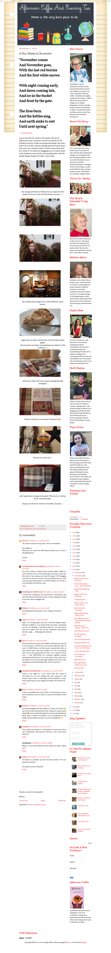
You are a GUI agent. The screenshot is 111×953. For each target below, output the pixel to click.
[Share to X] (41, 526)
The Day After (79, 668)
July (76, 682)
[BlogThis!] (40, 526)
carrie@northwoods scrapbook (33, 566)
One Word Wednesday (82, 639)
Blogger (83, 942)
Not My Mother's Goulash (80, 635)
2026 (74, 532)
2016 (74, 566)
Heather (25, 608)
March (77, 696)
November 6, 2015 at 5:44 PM (39, 757)
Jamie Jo (25, 757)
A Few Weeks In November (79, 655)
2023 (74, 542)
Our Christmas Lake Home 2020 (84, 815)
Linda (24, 620)
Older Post (62, 801)
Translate (84, 519)
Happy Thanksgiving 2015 (81, 590)
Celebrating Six (79, 599)
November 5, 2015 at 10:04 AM (39, 706)
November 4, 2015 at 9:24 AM (54, 592)
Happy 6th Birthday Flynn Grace (81, 614)
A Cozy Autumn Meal (81, 651)
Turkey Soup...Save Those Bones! (81, 604)
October (77, 672)
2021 (74, 549)
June (76, 686)
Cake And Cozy (83, 821)
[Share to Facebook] (43, 526)
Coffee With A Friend (83, 782)
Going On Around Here (84, 774)
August (77, 679)
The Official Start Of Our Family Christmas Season (82, 620)
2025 (74, 536)
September (78, 676)
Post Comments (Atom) (37, 805)
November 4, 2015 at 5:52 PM (36, 641)
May (76, 689)
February (77, 699)
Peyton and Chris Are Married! (84, 759)
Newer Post (23, 801)
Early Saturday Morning (79, 609)
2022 (74, 546)
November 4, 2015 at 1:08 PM (37, 620)
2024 (74, 539)
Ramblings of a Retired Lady (32, 592)
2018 (74, 559)
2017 (74, 563)
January (77, 703)
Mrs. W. (25, 541)
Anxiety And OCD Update (84, 830)
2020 (74, 553)
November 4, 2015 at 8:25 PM (52, 671)
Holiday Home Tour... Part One (82, 580)
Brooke (24, 706)
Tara (24, 641)
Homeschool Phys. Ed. (82, 643)
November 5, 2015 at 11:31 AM (40, 727)
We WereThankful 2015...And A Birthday (82, 585)
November (78, 576)
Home (43, 801)
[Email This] (39, 526)
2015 (74, 569)
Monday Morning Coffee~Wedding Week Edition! (84, 791)
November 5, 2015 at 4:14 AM (36, 689)
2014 (74, 707)
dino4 (69, 942)
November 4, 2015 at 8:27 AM (38, 541)
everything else (28, 529)
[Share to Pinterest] (44, 526)
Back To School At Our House (84, 799)
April (76, 692)
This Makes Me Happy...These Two (81, 627)
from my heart (41, 529)
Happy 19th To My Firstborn (80, 595)
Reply (24, 560)
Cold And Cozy (83, 806)
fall (34, 529)
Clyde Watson (27, 133)
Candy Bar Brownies (81, 631)
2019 (74, 556)
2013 (74, 710)
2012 (74, 713)
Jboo (23, 689)
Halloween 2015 (79, 660)
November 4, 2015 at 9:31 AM (39, 608)
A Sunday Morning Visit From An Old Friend (82, 647)
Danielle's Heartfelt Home (31, 671)
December (78, 572)
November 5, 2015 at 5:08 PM (42, 743)
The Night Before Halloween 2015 (80, 664)
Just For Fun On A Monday (84, 767)
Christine (25, 727)
